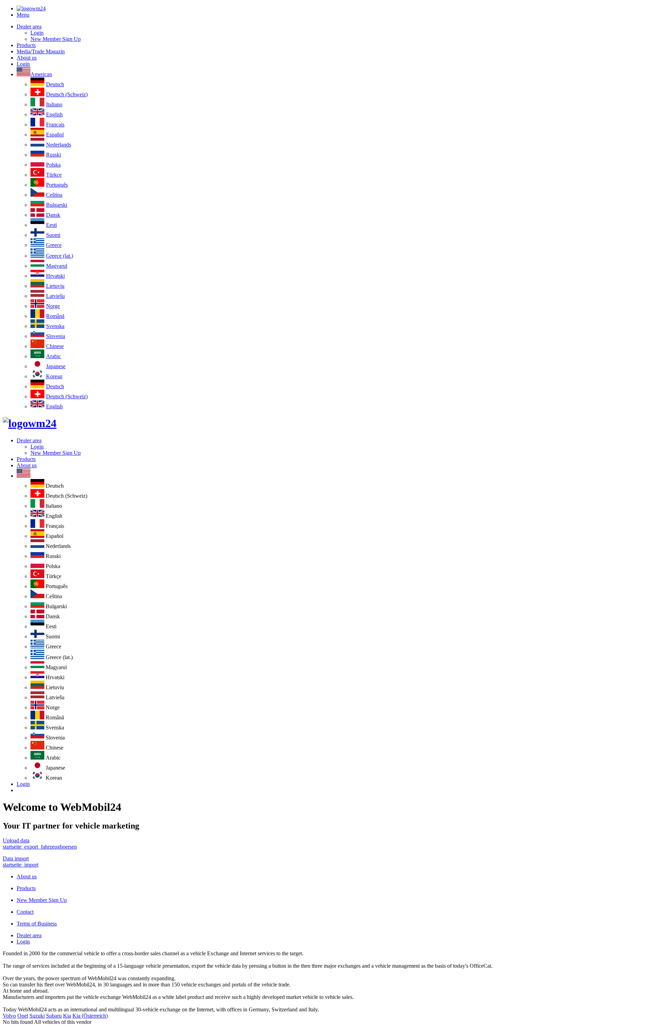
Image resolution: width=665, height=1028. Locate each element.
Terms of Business (37, 924)
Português (57, 185)
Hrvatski (55, 276)
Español (55, 135)
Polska (53, 165)
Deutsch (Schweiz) (67, 94)
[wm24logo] (31, 8)
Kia (67, 1016)
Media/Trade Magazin (41, 51)
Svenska (55, 326)
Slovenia (55, 336)
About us (27, 58)
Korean (54, 376)
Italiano (54, 104)
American (41, 74)
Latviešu (55, 296)
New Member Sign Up (55, 39)
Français (55, 124)
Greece (54, 245)
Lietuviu (55, 286)
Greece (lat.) (59, 256)
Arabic (53, 356)
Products (26, 45)
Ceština (54, 195)
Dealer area (29, 26)
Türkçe (54, 175)
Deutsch (55, 84)
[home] (29, 423)
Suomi (53, 235)
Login (37, 33)
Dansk (53, 215)
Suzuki (37, 1016)
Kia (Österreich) (90, 1016)
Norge (53, 306)
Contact (25, 912)
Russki (53, 155)
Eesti (51, 225)
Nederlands (58, 145)
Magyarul (56, 266)
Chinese (55, 346)
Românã (55, 316)
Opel (22, 1016)
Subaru (54, 1016)
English (54, 114)
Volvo (9, 1016)
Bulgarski (56, 205)
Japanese (55, 366)
